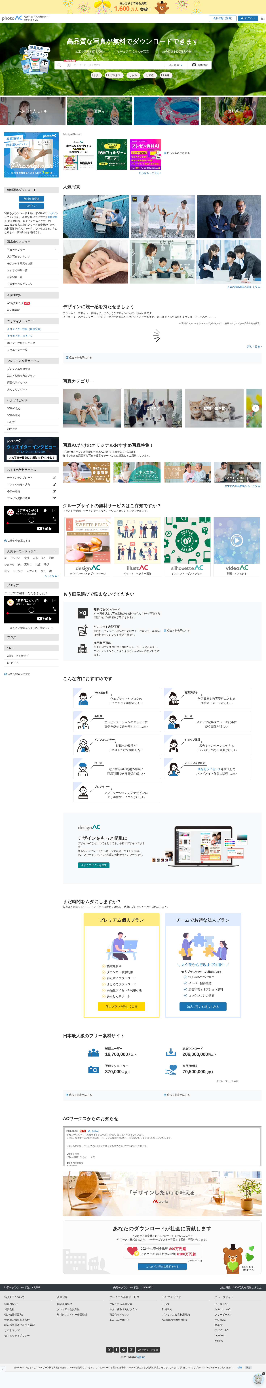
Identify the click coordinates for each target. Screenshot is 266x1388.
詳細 (240, 1367)
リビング (18, 571)
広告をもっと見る (149, 173)
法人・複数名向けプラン (21, 375)
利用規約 (12, 429)
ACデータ (220, 1335)
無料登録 (52, 217)
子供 (46, 564)
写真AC (140, 1357)
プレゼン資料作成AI (18, 498)
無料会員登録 (31, 198)
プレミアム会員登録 (18, 368)
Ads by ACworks (72, 134)
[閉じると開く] (2, 1369)
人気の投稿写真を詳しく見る (244, 286)
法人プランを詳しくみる (203, 1006)
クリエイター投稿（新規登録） (25, 329)
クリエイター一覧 (17, 349)
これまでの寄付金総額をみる (162, 1266)
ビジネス (115, 75)
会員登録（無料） (223, 18)
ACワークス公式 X (17, 656)
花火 (6, 571)
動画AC (219, 1325)
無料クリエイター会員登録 (72, 1314)
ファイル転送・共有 (18, 484)
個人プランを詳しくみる (122, 1006)
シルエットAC (223, 1309)
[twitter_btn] (109, 1350)
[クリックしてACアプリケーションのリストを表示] (262, 18)
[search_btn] (59, 65)
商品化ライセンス (17, 382)
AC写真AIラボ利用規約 (175, 1319)
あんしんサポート (17, 389)
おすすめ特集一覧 (17, 270)
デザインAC (221, 1330)
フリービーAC (223, 1314)
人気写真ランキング (18, 256)
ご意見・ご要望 (149, 1350)
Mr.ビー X (12, 662)
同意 (248, 1367)
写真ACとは (14, 408)
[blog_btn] (131, 1350)
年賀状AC (220, 1319)
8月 (167, 75)
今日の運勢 (13, 491)
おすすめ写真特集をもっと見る (243, 485)
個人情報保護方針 (14, 1314)
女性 (134, 75)
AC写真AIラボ (18, 303)
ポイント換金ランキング (21, 342)
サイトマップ (12, 1330)
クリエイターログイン (20, 336)
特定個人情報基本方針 (17, 1319)
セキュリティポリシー (17, 1335)
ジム (43, 571)
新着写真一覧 (14, 277)
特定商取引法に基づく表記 (19, 1325)
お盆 (38, 564)
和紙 (51, 557)
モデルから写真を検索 (20, 263)
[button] (122, 965)
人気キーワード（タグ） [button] (23, 551)
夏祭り (28, 564)
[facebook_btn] (116, 1350)
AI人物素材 (13, 310)
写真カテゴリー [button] (16, 249)
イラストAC (221, 1304)
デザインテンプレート (20, 477)
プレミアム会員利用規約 (176, 1314)
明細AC (219, 1340)
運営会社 (9, 1309)
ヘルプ (11, 422)
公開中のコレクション (20, 284)
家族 (151, 75)
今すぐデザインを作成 (93, 865)
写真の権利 (13, 415)
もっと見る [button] (51, 575)
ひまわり (9, 564)
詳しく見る (254, 346)
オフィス (32, 571)
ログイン (250, 18)
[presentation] (255, 408)
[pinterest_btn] (123, 1350)
